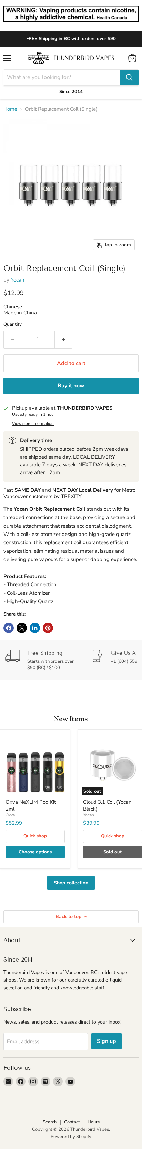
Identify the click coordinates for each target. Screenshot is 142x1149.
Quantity (12, 324)
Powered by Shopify (71, 1136)
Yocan (17, 279)
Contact (72, 1122)
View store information (33, 423)
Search (50, 1122)
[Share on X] (22, 628)
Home (10, 109)
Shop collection (71, 882)
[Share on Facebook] (8, 628)
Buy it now (71, 385)
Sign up (106, 1041)
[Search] (129, 77)
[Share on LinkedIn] (35, 628)
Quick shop (35, 836)
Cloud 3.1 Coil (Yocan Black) (107, 805)
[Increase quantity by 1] (63, 339)
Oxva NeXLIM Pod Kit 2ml (31, 805)
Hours (94, 1122)
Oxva (10, 815)
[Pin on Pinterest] (48, 628)
